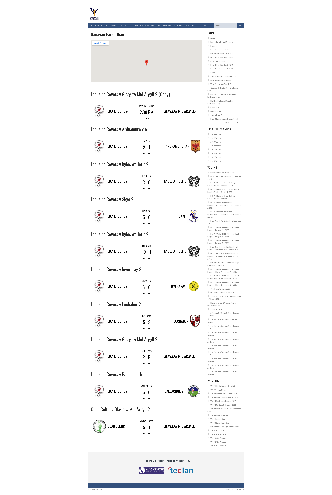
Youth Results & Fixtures (184, 25)
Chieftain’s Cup (216, 107)
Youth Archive (216, 309)
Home (212, 38)
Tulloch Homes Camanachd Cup (223, 76)
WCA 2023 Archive (218, 438)
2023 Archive (215, 142)
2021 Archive (215, 149)
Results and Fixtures (99, 25)
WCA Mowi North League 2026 (223, 401)
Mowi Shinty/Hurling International (224, 119)
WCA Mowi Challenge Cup (221, 415)
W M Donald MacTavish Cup (221, 84)
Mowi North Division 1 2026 (221, 57)
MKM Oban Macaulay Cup (220, 80)
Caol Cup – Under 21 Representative (225, 123)
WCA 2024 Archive (218, 434)
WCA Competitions (218, 390)
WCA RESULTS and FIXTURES (145, 25)
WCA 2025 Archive (218, 430)
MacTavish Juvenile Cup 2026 (222, 292)
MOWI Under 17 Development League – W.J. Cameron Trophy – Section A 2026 (224, 205)
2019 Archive (215, 157)
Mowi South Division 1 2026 (221, 61)
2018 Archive (215, 161)
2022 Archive (215, 146)
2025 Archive (215, 134)
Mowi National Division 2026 (221, 54)
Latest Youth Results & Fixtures (223, 172)
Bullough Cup (215, 111)
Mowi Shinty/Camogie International (224, 427)
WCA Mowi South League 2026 (223, 405)
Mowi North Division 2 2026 (221, 65)
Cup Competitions (125, 25)
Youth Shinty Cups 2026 (220, 289)
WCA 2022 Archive (218, 442)
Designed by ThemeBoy (235, 489)
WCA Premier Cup (217, 419)
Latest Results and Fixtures (221, 42)
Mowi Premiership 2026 (220, 50)
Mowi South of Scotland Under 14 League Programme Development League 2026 (224, 256)
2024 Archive (215, 138)
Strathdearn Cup (217, 115)
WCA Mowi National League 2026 (224, 397)
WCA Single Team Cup (219, 423)
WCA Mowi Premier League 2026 (223, 393)
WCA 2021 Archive (218, 446)
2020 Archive (215, 153)
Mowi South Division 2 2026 (221, 69)
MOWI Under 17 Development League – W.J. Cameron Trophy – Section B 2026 (224, 214)
